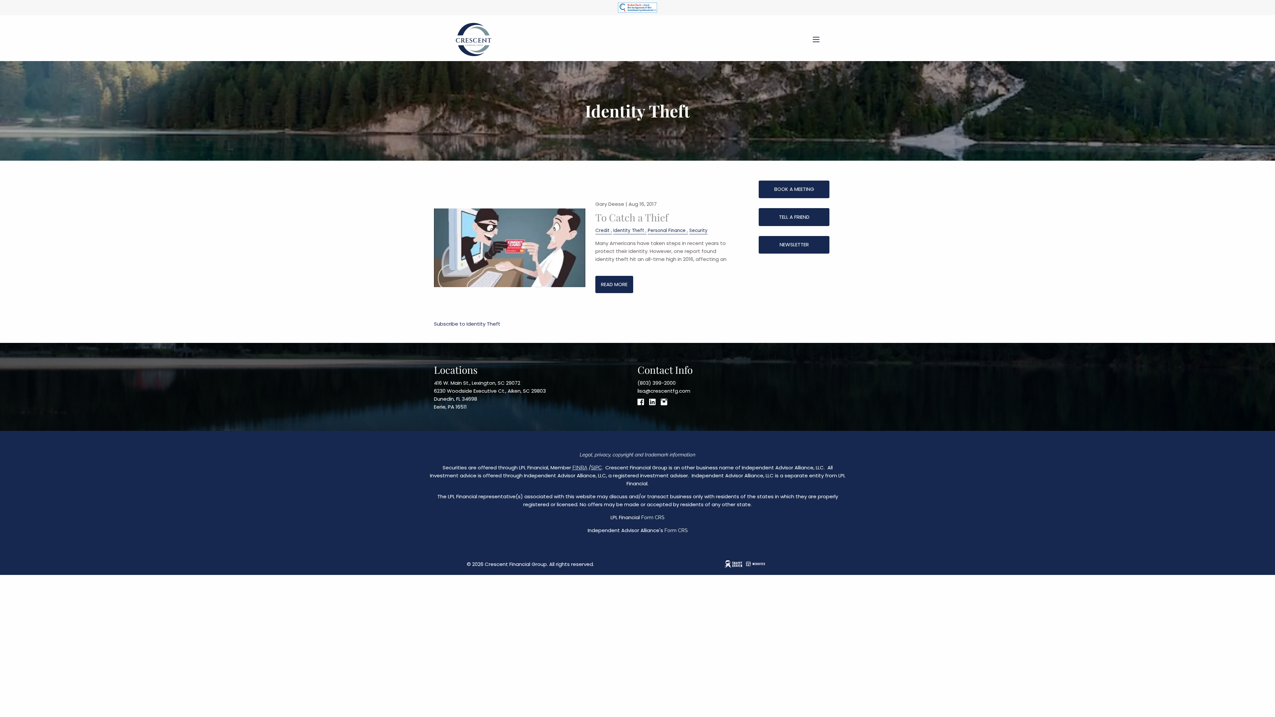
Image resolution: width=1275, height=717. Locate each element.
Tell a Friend (794, 216)
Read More (614, 284)
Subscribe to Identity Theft (467, 323)
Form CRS (652, 517)
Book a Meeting (794, 189)
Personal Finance (667, 230)
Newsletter (794, 244)
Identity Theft (628, 230)
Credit (602, 230)
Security (698, 230)
